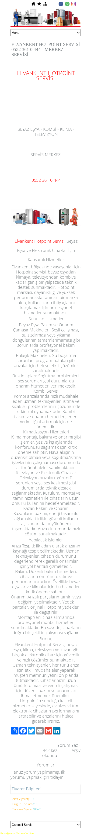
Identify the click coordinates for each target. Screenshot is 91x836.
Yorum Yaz (67, 745)
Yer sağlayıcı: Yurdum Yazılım (17, 833)
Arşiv (76, 750)
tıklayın (56, 777)
